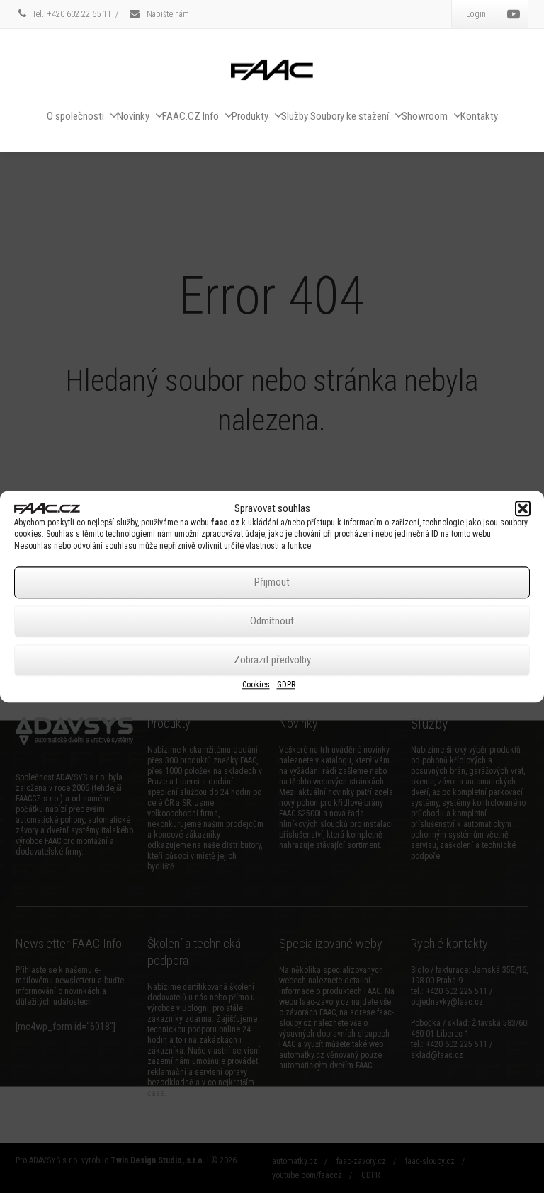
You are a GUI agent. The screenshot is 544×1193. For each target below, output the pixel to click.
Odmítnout (272, 621)
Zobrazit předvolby (272, 660)
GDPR (286, 685)
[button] (523, 508)
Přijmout (272, 582)
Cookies (256, 685)
